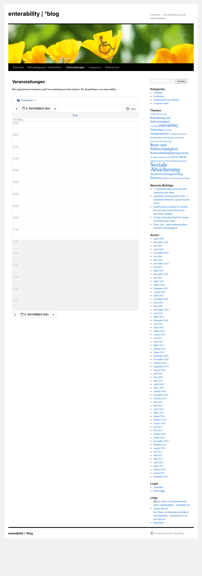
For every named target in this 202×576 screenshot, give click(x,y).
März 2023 (158, 270)
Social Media (179, 157)
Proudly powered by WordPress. (169, 533)
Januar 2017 (159, 352)
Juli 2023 (157, 266)
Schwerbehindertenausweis (169, 152)
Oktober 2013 (159, 419)
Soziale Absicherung (165, 166)
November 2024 (161, 252)
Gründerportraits (160, 133)
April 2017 (158, 341)
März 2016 (158, 387)
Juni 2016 (158, 377)
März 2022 (158, 281)
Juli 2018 (157, 323)
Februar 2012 (159, 469)
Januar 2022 (159, 284)
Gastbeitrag (158, 96)
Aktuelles (157, 92)
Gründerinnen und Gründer (166, 99)
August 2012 (159, 448)
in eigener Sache (161, 103)
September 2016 (161, 366)
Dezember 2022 (160, 274)
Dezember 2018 (160, 320)
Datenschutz (112, 67)
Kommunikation (157, 137)
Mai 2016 (158, 380)
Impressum (94, 67)
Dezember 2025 (160, 242)
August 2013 (159, 423)
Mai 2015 (158, 405)
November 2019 (161, 309)
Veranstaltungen (75, 67)
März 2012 (158, 465)
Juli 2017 (157, 337)
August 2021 (159, 291)
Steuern (155, 177)
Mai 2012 (158, 458)
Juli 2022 (157, 277)
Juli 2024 (157, 256)
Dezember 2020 (160, 298)
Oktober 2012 (159, 444)
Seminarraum (164, 157)
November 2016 (161, 359)
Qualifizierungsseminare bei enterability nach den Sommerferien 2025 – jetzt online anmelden (170, 210)
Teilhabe (165, 178)
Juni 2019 (158, 313)
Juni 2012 (158, 455)
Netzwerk (154, 141)
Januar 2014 (159, 416)
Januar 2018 (159, 330)
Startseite (18, 67)
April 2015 (158, 408)
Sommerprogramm (178, 160)
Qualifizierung (165, 141)
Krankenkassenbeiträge (174, 137)
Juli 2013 (157, 426)
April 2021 (158, 295)
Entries (159, 490)
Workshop (185, 178)
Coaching (154, 125)
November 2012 (161, 440)
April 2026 (158, 238)
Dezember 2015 (160, 394)
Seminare (154, 157)
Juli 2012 (157, 451)
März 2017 (158, 345)
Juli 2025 (157, 245)
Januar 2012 (159, 472)
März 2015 (158, 412)
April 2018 (158, 327)
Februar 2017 (159, 348)
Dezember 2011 (160, 476)
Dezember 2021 (160, 288)
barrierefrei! (162, 114)
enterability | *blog (33, 13)
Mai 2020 (158, 306)
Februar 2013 (159, 433)
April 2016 (158, 384)
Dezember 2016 (160, 355)
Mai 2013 (158, 430)
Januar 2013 (159, 437)
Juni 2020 (158, 302)
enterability (169, 125)
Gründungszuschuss (178, 133)
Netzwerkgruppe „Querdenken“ (45, 67)
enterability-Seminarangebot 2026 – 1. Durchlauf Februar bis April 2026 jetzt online (171, 199)
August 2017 (159, 334)
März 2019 (158, 316)
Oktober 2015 (159, 398)
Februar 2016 (159, 391)
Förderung (156, 129)
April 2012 (158, 462)
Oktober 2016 (159, 362)
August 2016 (159, 369)
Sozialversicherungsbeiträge (166, 174)
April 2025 (158, 249)
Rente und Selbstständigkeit (164, 146)
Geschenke (167, 129)
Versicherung (175, 178)
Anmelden (158, 487)
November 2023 (161, 263)
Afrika (153, 114)
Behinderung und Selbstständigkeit (160, 119)
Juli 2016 (157, 373)
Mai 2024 (158, 259)
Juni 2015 (158, 401)
